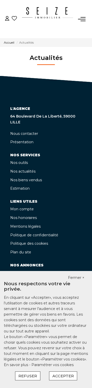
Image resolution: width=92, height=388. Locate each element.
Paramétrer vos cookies (52, 365)
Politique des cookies (29, 243)
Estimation (20, 188)
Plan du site (20, 252)
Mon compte (22, 209)
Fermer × (76, 277)
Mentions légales (25, 226)
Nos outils (19, 162)
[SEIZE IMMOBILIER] (47, 19)
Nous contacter (24, 133)
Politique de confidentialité (34, 235)
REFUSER (27, 375)
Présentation (21, 142)
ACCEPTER (63, 375)
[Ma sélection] (14, 19)
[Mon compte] (7, 19)
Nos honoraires (23, 217)
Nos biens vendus (26, 180)
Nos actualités (23, 171)
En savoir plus (16, 365)
